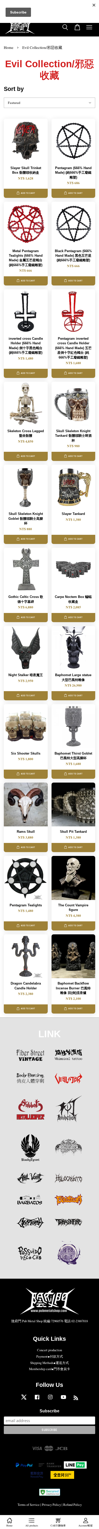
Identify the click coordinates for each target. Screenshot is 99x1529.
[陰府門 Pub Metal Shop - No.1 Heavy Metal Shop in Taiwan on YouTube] (63, 1399)
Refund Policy (72, 1505)
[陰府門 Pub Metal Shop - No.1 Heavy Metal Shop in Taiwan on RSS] (76, 1399)
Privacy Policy (51, 1505)
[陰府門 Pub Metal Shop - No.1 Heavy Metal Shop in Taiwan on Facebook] (37, 1399)
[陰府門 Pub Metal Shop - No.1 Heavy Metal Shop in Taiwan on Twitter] (23, 1399)
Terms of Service (29, 1505)
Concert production (49, 1350)
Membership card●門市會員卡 (49, 1369)
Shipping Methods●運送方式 (49, 1363)
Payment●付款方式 (49, 1356)
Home (8, 47)
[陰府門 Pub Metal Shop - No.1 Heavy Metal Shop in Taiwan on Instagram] (50, 1399)
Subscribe (49, 1411)
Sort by (14, 89)
